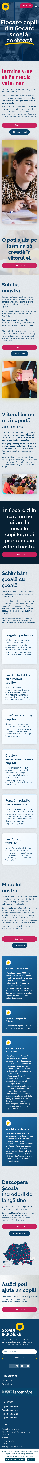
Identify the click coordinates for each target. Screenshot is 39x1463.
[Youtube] (27, 1366)
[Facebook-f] (11, 1366)
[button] (36, 6)
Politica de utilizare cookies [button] (15, 1459)
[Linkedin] (22, 1366)
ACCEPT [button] (30, 1459)
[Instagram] (16, 1366)
